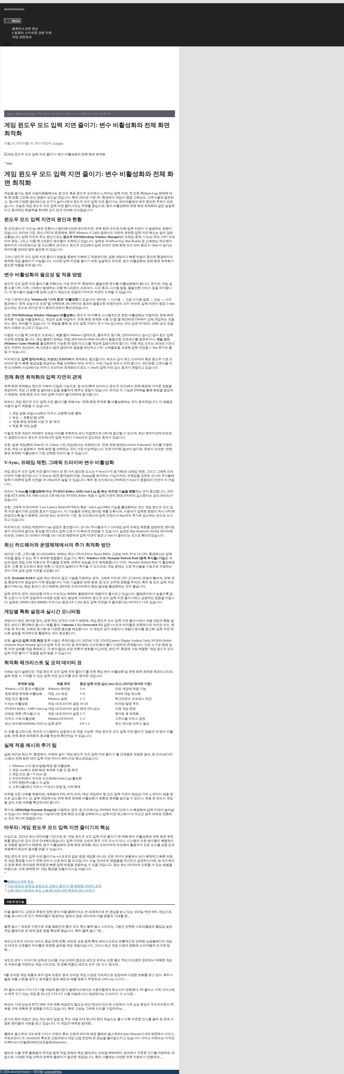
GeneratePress (53, 1071)
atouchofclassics (14, 9)
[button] (7, 44)
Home (10, 113)
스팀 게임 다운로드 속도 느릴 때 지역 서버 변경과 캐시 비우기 (51, 890)
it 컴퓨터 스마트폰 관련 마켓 (32, 32)
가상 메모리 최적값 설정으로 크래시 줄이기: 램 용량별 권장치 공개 (54, 886)
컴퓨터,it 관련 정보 (25, 28)
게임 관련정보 (22, 37)
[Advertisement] (89, 80)
